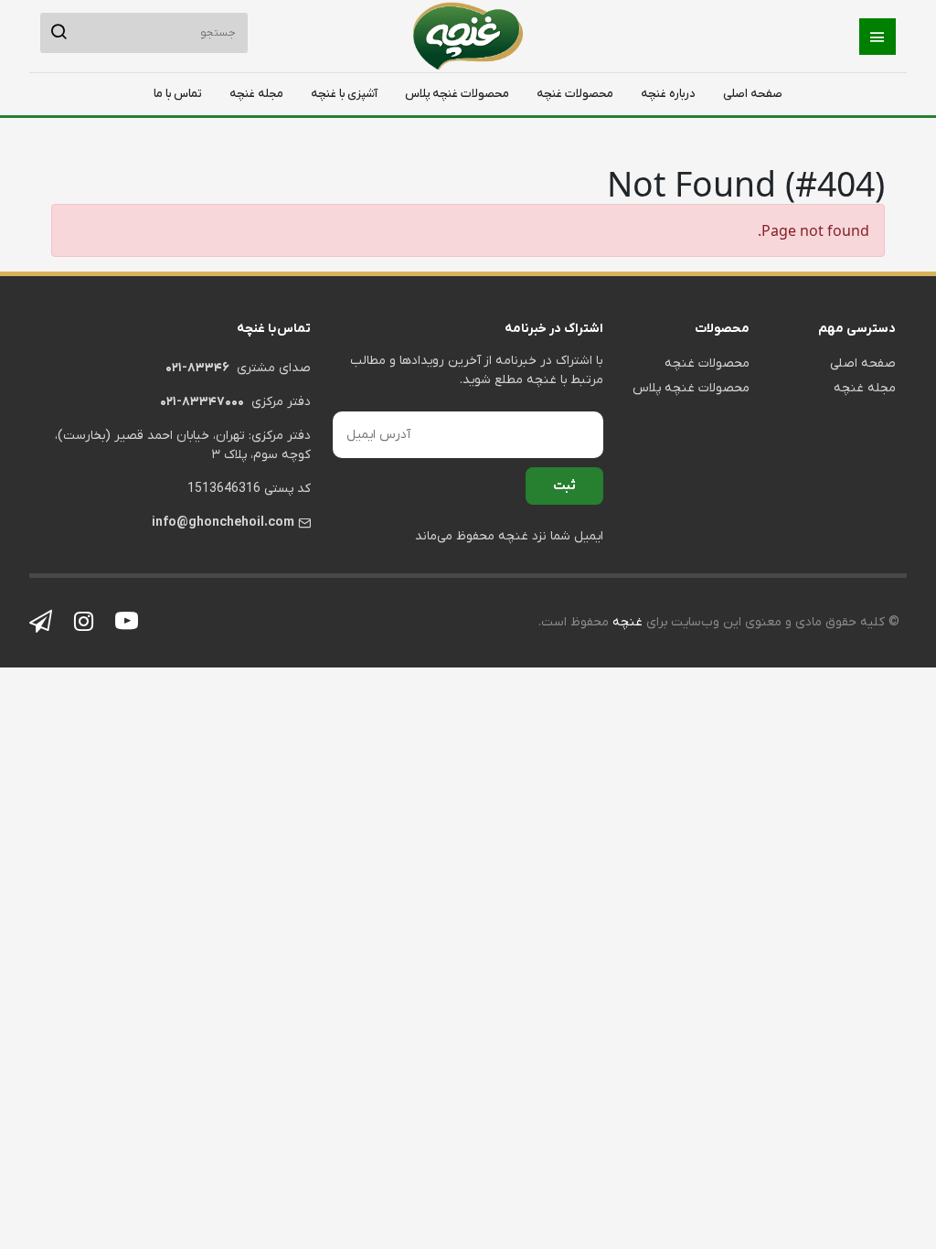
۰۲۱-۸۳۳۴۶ (197, 368)
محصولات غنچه (575, 93)
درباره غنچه (668, 93)
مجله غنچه (256, 93)
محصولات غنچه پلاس (457, 93)
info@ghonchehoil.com (223, 522)
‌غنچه (626, 622)
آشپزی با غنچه (344, 93)
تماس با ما (178, 93)
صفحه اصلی (752, 93)
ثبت (564, 486)
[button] (877, 36)
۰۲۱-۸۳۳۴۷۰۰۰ (202, 402)
